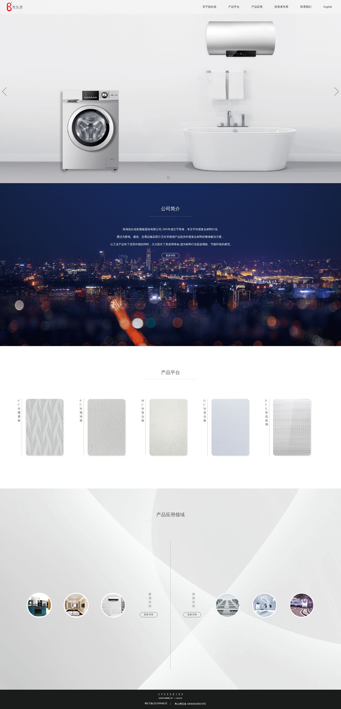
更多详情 (170, 255)
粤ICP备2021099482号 (156, 703)
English (327, 6)
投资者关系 (281, 6)
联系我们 (305, 6)
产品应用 (256, 6)
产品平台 (233, 6)
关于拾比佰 (209, 6)
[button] (336, 91)
